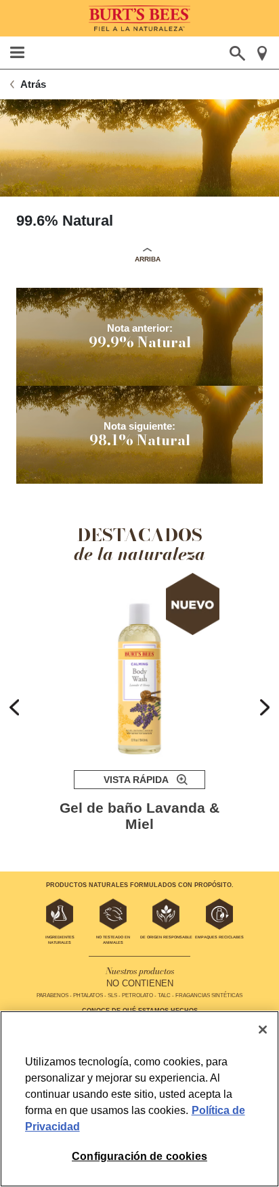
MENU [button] (17, 52)
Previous (14, 707)
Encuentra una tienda (262, 53)
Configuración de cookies (139, 1156)
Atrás (33, 84)
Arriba (147, 259)
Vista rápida (136, 779)
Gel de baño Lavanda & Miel (139, 815)
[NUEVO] (140, 666)
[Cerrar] (263, 1029)
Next (265, 707)
